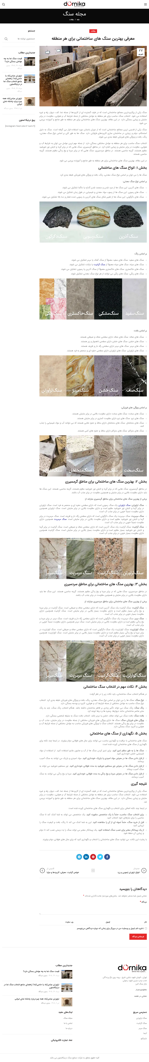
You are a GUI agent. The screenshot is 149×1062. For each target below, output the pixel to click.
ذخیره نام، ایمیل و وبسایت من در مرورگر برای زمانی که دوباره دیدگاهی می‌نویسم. (110, 928)
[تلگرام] (79, 857)
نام (145, 922)
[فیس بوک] (107, 857)
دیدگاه (143, 902)
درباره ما (69, 1028)
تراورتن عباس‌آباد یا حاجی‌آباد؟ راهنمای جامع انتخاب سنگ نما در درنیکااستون (12, 80)
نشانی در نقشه (140, 996)
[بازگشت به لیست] (93, 870)
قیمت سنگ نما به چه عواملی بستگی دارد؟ (13, 60)
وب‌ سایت (69, 922)
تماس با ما (68, 1023)
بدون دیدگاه (8, 108)
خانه (78, 20)
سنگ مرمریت (60, 519)
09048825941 (141, 990)
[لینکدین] (86, 857)
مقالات (71, 20)
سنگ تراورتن (124, 505)
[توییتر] (100, 857)
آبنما (145, 1033)
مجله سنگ (68, 1018)
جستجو (6, 39)
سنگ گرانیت (99, 264)
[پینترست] (93, 857)
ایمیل (108, 922)
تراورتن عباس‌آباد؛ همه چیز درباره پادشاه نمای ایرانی (12, 101)
